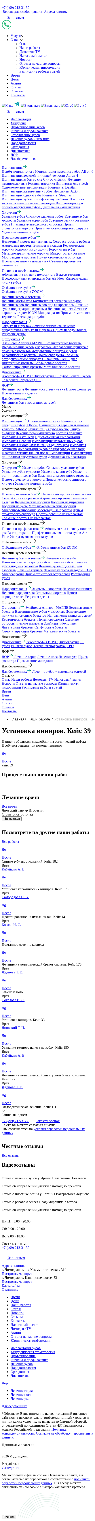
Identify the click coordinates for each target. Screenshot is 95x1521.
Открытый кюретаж (51, 593)
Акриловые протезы (55, 498)
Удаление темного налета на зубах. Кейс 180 (35, 1047)
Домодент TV (29, 51)
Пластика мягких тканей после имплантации (36, 453)
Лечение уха (68, 657)
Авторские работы (25, 498)
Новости (25, 59)
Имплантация (21, 119)
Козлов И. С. (11, 925)
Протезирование (23, 1356)
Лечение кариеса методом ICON (68, 570)
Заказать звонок (48, 1121)
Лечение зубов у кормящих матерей (59, 671)
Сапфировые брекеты (50, 627)
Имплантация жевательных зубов (57, 441)
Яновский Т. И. (13, 1028)
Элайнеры (33, 607)
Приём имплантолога (44, 421)
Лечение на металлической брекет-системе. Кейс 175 (42, 964)
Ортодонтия (20, 147)
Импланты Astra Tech (18, 437)
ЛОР (14, 155)
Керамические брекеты (19, 619)
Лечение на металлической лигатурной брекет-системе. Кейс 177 (44, 1077)
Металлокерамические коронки (52, 506)
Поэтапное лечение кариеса (23, 944)
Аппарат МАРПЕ (55, 607)
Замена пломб (12, 992)
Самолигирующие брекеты (22, 631)
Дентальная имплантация (67, 457)
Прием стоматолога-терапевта (47, 574)
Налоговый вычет (33, 55)
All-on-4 (21, 429)
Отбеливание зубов (25, 135)
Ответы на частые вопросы (40, 63)
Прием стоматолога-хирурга (23, 479)
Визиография (69, 642)
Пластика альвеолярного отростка (63, 475)
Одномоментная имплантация (57, 437)
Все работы (10, 841)
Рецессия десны (37, 597)
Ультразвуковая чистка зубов (31, 537)
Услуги (16, 36)
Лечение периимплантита (35, 433)
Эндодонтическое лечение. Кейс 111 (29, 1107)
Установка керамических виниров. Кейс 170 (35, 889)
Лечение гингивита (77, 589)
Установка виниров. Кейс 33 (23, 1020)
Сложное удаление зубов (65, 467)
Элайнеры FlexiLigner (60, 623)
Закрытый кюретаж (47, 589)
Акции (16, 83)
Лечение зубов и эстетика (30, 139)
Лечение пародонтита (18, 593)
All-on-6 (32, 425)
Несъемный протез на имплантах (66, 494)
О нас (15, 40)
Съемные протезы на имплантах (26, 518)
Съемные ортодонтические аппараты (40, 621)
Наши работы (29, 47)
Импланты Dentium (16, 441)
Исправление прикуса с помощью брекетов (44, 613)
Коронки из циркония (67, 502)
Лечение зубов (62, 562)
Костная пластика (69, 433)
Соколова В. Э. (13, 1000)
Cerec (6, 498)
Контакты (18, 95)
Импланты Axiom (15, 445)
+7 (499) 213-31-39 (15, 7)
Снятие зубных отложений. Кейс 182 (30, 861)
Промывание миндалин (35, 661)
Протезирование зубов (28, 127)
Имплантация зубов (26, 1348)
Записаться (15, 18)
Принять (9, 1517)
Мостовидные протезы (54, 510)
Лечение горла (25, 657)
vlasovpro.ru (10, 1468)
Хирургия (18, 123)
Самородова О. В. (15, 897)
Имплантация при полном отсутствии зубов (47, 455)
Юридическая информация (39, 67)
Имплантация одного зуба (49, 445)
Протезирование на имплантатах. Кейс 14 (33, 917)
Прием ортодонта (50, 619)
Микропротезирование (19, 510)
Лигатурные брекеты (18, 627)
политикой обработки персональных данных (46, 1481)
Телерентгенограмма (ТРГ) (53, 646)
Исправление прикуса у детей (70, 615)
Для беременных (23, 159)
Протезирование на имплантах (59, 514)
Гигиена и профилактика (29, 131)
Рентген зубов (21, 646)
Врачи (15, 75)
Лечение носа (47, 657)
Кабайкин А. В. (13, 869)
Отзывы (17, 91)
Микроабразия (13, 574)
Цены (15, 79)
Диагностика (20, 151)
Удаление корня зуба (56, 471)
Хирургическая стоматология (33, 1352)
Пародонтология (23, 143)
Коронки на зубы (15, 506)
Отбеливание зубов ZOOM (56, 547)
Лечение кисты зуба (61, 558)
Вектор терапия (19, 533)
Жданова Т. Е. (12, 972)
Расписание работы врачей (39, 71)
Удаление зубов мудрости (21, 471)
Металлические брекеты (62, 631)
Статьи (16, 87)
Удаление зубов (34, 467)
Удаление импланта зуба (33, 483)
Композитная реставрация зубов (26, 562)
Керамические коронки (32, 502)
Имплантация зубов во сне (48, 429)
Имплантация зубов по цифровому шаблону (51, 449)
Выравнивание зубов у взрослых (40, 611)
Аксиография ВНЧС (42, 642)
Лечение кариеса (30, 570)
